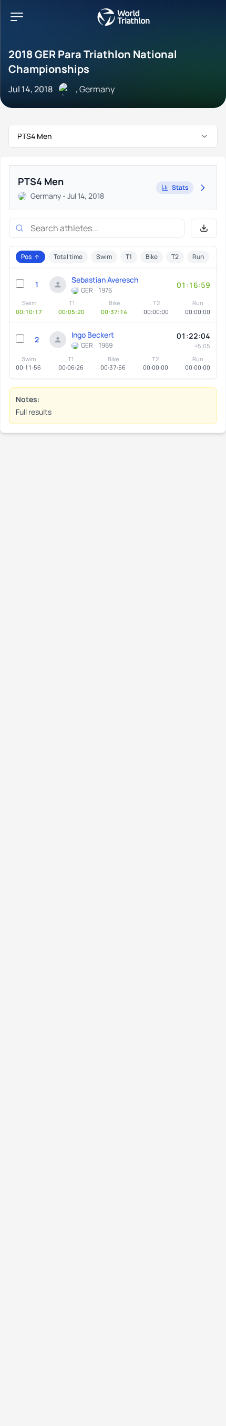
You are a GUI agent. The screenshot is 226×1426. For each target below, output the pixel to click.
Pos (26, 256)
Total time (68, 256)
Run (198, 256)
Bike (152, 256)
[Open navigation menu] (16, 16)
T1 (129, 256)
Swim (104, 256)
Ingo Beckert (92, 335)
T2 (175, 256)
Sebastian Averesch (104, 280)
